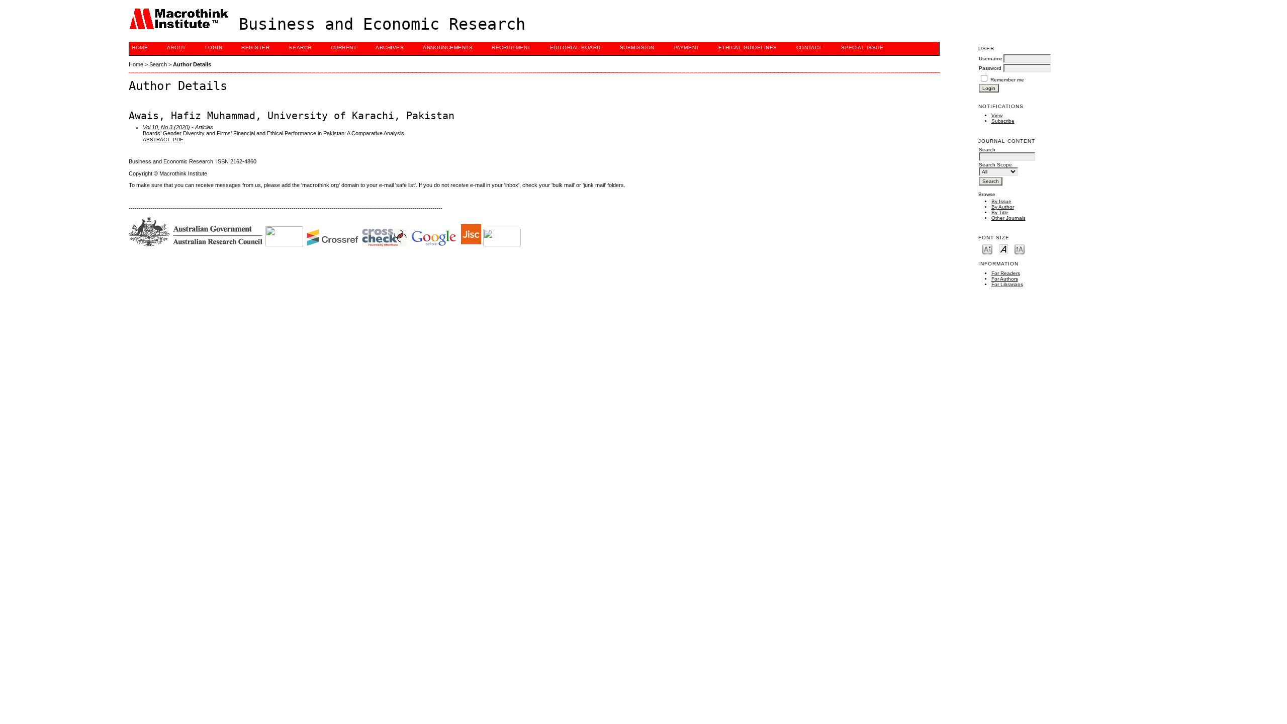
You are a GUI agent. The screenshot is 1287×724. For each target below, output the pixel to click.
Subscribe (1003, 121)
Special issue (862, 47)
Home (140, 47)
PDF (178, 139)
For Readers (1005, 273)
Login (214, 47)
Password (990, 68)
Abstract (156, 139)
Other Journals (1008, 218)
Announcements (448, 47)
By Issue (1001, 201)
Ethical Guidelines (747, 47)
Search (300, 47)
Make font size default (1003, 248)
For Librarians (1007, 284)
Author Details (192, 64)
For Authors (1004, 279)
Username (990, 58)
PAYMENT (686, 47)
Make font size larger (1020, 248)
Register (255, 47)
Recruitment (511, 47)
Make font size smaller (987, 248)
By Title (999, 212)
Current (344, 47)
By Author (1002, 207)
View (996, 115)
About (176, 47)
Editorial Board (575, 47)
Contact (809, 47)
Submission (637, 47)
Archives (390, 47)
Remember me (1007, 79)
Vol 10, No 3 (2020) (166, 127)
